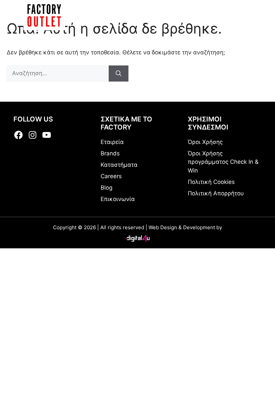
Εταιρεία (112, 142)
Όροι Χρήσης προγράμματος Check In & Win (223, 162)
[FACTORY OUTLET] (44, 15)
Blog (106, 187)
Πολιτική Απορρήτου (216, 193)
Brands (110, 153)
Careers (111, 176)
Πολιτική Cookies (211, 182)
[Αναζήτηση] (118, 73)
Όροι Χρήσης (205, 142)
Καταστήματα (119, 164)
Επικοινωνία (118, 199)
